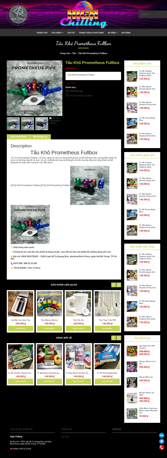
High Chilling (34, 268)
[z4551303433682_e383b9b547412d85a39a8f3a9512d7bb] (41, 123)
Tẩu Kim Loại (76, 91)
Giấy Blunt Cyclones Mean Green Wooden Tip (148, 410)
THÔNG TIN (66, 429)
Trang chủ (65, 53)
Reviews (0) (40, 136)
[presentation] (113, 285)
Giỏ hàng (126, 33)
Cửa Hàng (56, 33)
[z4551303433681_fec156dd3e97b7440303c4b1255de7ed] (55, 123)
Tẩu (74, 53)
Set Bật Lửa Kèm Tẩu (20, 320)
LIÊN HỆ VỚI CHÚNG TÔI (21, 429)
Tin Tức (71, 33)
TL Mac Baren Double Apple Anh (51, 373)
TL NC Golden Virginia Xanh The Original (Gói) (28, 373)
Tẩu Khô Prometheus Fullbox (79, 96)
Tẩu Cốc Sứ (78, 320)
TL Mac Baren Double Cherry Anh (81, 373)
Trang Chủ (42, 33)
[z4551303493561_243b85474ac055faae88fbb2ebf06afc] (13, 123)
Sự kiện (111, 33)
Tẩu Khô (15, 158)
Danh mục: (70, 87)
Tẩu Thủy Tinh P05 (107, 320)
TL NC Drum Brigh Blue (107, 373)
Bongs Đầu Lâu (146, 377)
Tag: (67, 93)
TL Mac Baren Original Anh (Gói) (147, 134)
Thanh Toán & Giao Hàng (91, 33)
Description (18, 136)
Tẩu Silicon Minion (49, 320)
